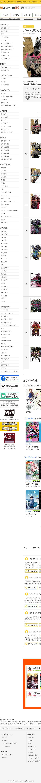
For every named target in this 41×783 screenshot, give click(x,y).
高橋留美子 (4, 286)
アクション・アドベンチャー (9, 210)
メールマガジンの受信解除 (9, 743)
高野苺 (3, 283)
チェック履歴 (5, 85)
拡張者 (26, 84)
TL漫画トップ (5, 52)
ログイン (3, 81)
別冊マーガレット (6, 340)
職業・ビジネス (5, 198)
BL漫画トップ (5, 55)
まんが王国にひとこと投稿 (8, 105)
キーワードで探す (6, 126)
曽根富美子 (4, 280)
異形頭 (33, 84)
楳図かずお (4, 246)
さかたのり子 (5, 268)
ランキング (4, 31)
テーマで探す (5, 117)
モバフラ (3, 368)
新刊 (2, 34)
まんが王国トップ (7, 728)
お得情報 (4, 757)
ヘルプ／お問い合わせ (7, 96)
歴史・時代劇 (5, 204)
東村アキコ (4, 292)
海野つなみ (4, 243)
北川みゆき (4, 262)
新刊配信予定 (5, 37)
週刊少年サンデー (6, 356)
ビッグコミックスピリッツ (8, 325)
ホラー (3, 213)
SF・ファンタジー (6, 216)
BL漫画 (3, 183)
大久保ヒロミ (5, 249)
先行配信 (16, 15)
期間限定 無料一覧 (6, 159)
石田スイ (3, 237)
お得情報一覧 (5, 70)
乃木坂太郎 (4, 289)
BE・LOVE (4, 310)
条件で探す (4, 114)
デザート (3, 362)
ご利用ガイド (5, 99)
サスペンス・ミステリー (8, 201)
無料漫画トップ (5, 28)
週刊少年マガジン (6, 331)
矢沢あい (3, 301)
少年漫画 (3, 177)
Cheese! (3, 337)
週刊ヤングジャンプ (6, 334)
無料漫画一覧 (5, 144)
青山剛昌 (3, 231)
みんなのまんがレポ (6, 132)
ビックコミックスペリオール (9, 371)
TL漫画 (3, 180)
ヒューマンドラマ (6, 192)
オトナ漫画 (4, 186)
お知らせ (3, 93)
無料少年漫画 (5, 156)
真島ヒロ (3, 298)
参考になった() (32, 571)
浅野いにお (4, 234)
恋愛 (2, 189)
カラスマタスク (30, 418)
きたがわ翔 (4, 258)
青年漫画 (3, 174)
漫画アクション (5, 365)
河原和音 (3, 255)
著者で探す (4, 120)
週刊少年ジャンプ (6, 322)
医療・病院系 (5, 222)
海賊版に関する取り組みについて (9, 419)
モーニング (4, 349)
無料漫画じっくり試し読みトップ (26, 728)
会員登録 (3, 78)
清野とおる (4, 277)
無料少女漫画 (5, 150)
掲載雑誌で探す (5, 123)
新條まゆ (3, 274)
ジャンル (3, 40)
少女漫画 (3, 171)
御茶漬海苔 (4, 252)
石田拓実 (3, 240)
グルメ (3, 219)
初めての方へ (5, 102)
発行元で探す (5, 129)
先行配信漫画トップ (6, 43)
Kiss (2, 328)
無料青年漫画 (5, 153)
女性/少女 (27, 15)
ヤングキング (5, 359)
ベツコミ (3, 343)
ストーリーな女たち (6, 313)
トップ (5, 15)
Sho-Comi (4, 353)
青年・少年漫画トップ (7, 49)
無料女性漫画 (5, 147)
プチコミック (5, 316)
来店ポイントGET (6, 67)
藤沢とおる (4, 295)
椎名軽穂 (3, 271)
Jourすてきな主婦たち (7, 346)
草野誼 (3, 265)
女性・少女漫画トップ (7, 46)
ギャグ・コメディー (6, 195)
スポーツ (3, 207)
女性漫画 (3, 168)
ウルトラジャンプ (30, 457)
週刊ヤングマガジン (6, 319)
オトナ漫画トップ (6, 58)
